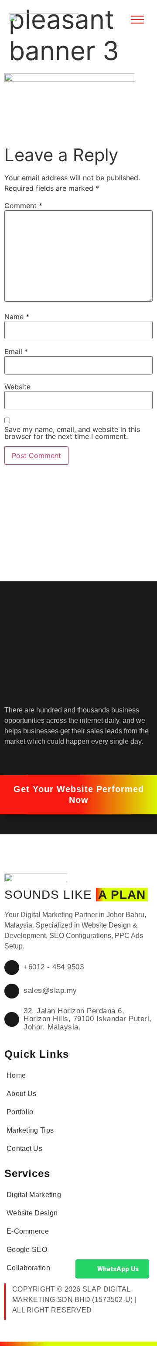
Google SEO (27, 1249)
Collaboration (28, 1268)
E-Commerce (28, 1231)
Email (16, 351)
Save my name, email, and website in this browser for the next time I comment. (72, 433)
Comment (23, 205)
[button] (78, 794)
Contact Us (24, 1148)
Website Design (32, 1213)
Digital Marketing (34, 1194)
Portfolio (20, 1112)
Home (16, 1075)
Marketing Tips (30, 1130)
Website (17, 386)
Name (16, 316)
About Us (21, 1093)
